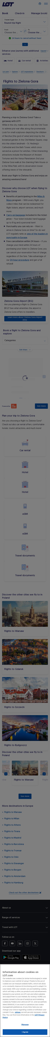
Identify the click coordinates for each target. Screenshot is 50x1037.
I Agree (25, 1032)
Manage (25, 1025)
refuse (17, 1012)
